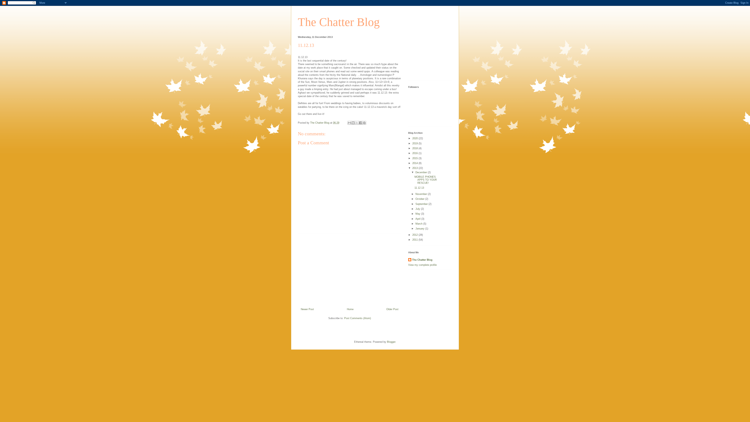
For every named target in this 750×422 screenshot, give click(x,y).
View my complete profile (422, 264)
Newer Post (307, 309)
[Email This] (349, 123)
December (421, 172)
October (420, 198)
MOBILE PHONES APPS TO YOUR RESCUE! (425, 179)
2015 (415, 158)
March (419, 223)
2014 (415, 163)
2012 (415, 234)
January (420, 228)
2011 (415, 239)
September (422, 204)
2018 (415, 148)
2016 (415, 153)
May (418, 213)
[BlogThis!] (353, 123)
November (421, 194)
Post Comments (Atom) (357, 318)
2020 (415, 138)
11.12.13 (419, 187)
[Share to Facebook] (360, 123)
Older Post (392, 309)
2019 (415, 143)
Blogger (391, 341)
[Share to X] (357, 123)
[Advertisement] (349, 269)
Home (350, 309)
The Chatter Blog (339, 22)
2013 (415, 168)
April (418, 218)
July (418, 208)
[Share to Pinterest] (364, 123)
